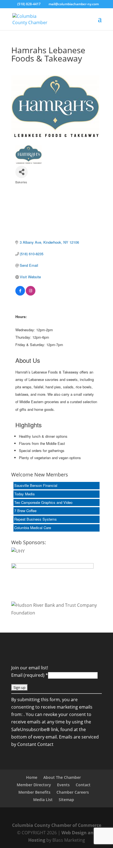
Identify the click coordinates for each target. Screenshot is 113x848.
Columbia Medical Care (32, 527)
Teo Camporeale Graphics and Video (43, 502)
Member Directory (34, 784)
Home (31, 777)
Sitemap (66, 799)
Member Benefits (34, 792)
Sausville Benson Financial (35, 485)
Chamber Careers (72, 792)
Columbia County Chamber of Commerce (56, 825)
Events (63, 784)
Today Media (24, 493)
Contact (83, 784)
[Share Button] (21, 172)
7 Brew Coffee (25, 510)
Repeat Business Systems (35, 519)
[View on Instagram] (30, 294)
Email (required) (29, 675)
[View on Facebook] (20, 294)
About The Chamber (62, 777)
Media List (43, 799)
